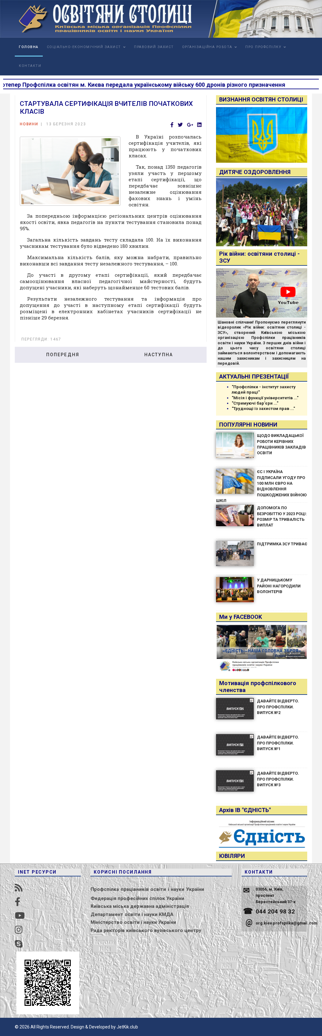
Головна (29, 47)
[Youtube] (20, 916)
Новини (29, 124)
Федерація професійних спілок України (137, 898)
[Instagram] (19, 930)
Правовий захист (154, 47)
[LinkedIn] (199, 125)
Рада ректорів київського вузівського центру (146, 930)
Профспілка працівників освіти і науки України (147, 889)
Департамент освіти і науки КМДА (132, 914)
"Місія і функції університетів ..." (265, 397)
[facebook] (17, 902)
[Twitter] (180, 125)
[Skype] (19, 944)
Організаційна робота (207, 47)
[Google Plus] (190, 125)
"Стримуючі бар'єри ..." (255, 403)
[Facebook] (172, 125)
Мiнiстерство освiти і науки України (133, 922)
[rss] (19, 888)
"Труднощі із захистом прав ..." (263, 408)
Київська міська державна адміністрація (140, 906)
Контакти (30, 66)
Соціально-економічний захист (84, 47)
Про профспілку (263, 47)
